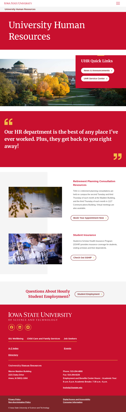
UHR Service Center (94, 78)
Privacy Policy (14, 399)
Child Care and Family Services (43, 338)
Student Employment (88, 294)
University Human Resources (20, 9)
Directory (13, 355)
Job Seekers (70, 338)
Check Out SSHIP (82, 257)
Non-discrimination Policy (19, 402)
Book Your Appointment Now (88, 218)
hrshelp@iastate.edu (72, 388)
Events (67, 348)
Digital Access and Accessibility (76, 399)
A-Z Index (13, 348)
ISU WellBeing (15, 338)
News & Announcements (97, 70)
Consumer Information (72, 402)
